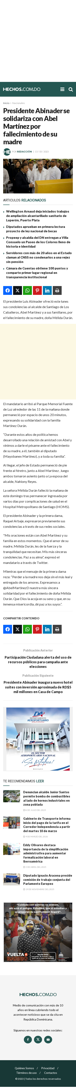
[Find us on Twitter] (38, 1039)
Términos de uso (26, 1072)
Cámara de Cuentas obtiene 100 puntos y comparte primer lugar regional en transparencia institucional (37, 272)
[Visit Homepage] (29, 89)
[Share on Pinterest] (37, 290)
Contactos (50, 1072)
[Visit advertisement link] (38, 739)
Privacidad (47, 1068)
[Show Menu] (62, 89)
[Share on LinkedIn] (47, 290)
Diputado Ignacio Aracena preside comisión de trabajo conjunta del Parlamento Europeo (47, 879)
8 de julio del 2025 (35, 810)
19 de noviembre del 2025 (39, 889)
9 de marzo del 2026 (36, 836)
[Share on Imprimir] (57, 290)
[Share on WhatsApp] (27, 290)
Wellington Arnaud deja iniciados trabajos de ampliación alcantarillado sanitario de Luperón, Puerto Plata (37, 215)
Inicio (6, 103)
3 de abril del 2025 (35, 867)
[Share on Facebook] (7, 290)
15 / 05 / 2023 (42, 151)
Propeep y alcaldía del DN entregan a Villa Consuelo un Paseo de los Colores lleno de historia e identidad (38, 242)
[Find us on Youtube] (48, 1039)
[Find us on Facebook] (28, 1039)
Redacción (24, 151)
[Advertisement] (38, 41)
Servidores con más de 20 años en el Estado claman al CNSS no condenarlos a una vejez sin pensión (39, 257)
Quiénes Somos (24, 1068)
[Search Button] (71, 89)
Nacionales (18, 103)
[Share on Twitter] (17, 290)
